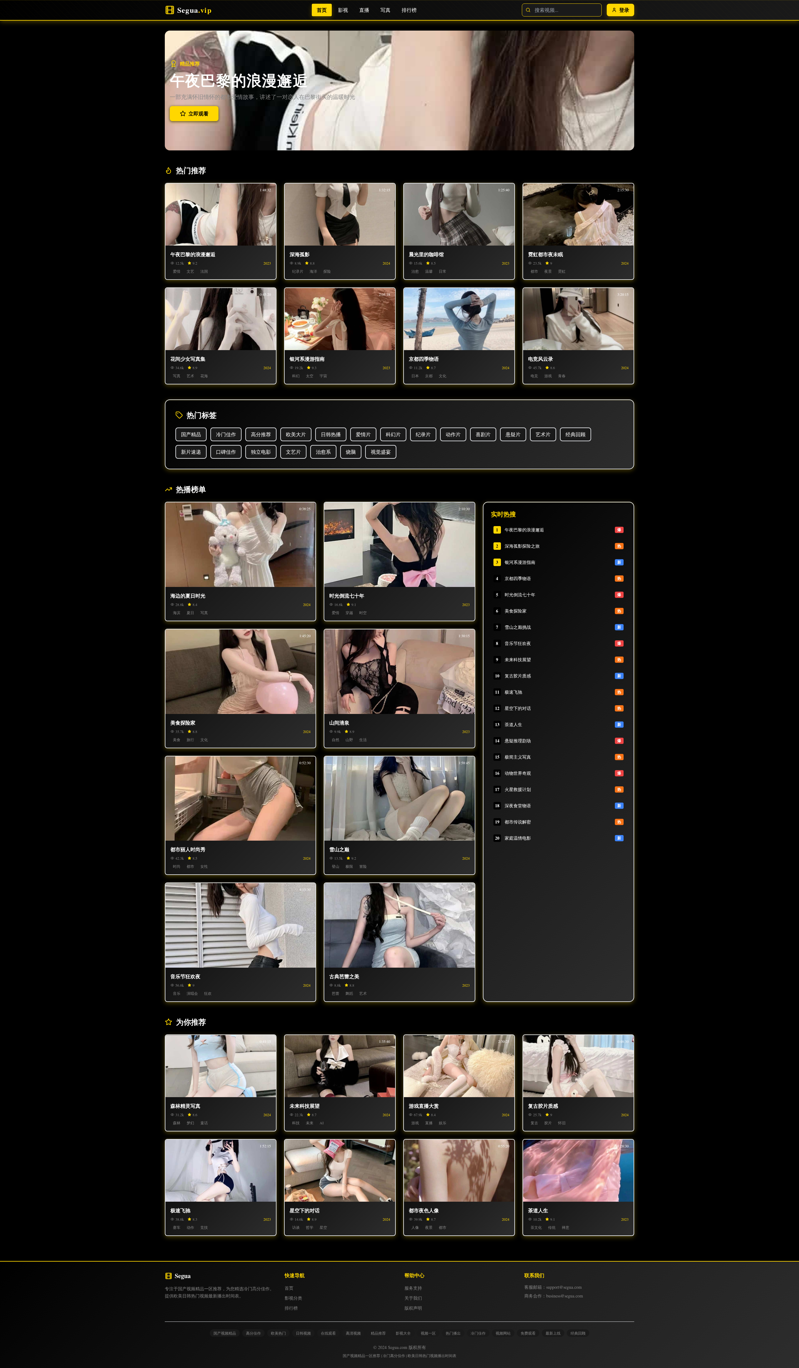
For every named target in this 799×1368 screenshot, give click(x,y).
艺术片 (543, 434)
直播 (366, 10)
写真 (387, 10)
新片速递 (191, 451)
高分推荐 (261, 434)
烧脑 (351, 451)
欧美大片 (296, 434)
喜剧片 (483, 434)
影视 (345, 10)
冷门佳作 (226, 434)
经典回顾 (576, 434)
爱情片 (363, 434)
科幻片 (393, 434)
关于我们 (413, 1298)
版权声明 (413, 1308)
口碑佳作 (226, 451)
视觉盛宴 (381, 451)
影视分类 (293, 1298)
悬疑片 (513, 434)
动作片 (453, 434)
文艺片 (293, 451)
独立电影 (261, 451)
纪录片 (423, 434)
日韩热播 (331, 434)
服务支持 (413, 1288)
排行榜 (410, 10)
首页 (323, 9)
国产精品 (191, 434)
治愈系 (323, 451)
